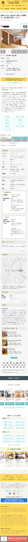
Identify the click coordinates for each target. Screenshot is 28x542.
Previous (2, 39)
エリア (4, 5)
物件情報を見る (9, 403)
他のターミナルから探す (14, 445)
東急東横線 (6, 531)
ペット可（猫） (6, 521)
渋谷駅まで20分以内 (8, 425)
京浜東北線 (23, 530)
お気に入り (17, 5)
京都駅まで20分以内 (8, 441)
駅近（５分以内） (4, 518)
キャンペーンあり (17, 524)
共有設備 (19, 8)
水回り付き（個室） (22, 517)
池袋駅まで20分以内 (8, 428)
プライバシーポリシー (20, 477)
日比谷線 (4, 533)
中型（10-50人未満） (18, 522)
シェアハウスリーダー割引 (8, 524)
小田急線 (12, 533)
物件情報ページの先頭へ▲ (14, 378)
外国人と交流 (11, 517)
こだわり (12, 5)
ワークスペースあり (17, 521)
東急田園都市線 (19, 531)
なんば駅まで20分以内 (20, 435)
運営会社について (9, 475)
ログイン (23, 5)
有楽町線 (17, 533)
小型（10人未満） (20, 126)
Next (26, 39)
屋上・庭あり (10, 518)
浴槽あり (7, 120)
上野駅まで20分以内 (20, 428)
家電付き (7, 126)
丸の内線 (15, 530)
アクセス (7, 5)
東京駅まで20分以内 (20, 425)
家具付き (20, 120)
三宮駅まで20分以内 (20, 438)
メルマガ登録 (4, 479)
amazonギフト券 (7, 129)
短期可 (11, 521)
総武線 (10, 531)
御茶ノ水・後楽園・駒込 (5, 508)
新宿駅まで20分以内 (8, 422)
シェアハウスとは (18, 475)
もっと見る (14, 357)
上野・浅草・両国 (13, 508)
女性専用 (7, 116)
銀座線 (19, 530)
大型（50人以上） (11, 522)
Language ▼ (24, 1)
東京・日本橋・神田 (5, 509)
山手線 (2, 530)
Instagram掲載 (4, 522)
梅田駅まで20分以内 (8, 435)
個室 (20, 123)
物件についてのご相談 (22, 479)
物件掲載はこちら (12, 479)
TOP (2, 8)
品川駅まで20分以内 (20, 422)
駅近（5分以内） (20, 116)
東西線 (8, 530)
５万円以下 (24, 518)
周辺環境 (24, 8)
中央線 (12, 530)
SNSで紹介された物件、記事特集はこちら (14, 496)
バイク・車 (19, 518)
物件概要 (7, 8)
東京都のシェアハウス (14, 12)
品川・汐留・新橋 (21, 509)
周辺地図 (9, 62)
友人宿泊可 (7, 123)
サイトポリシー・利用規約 (8, 477)
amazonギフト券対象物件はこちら (14, 82)
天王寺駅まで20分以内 (8, 438)
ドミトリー (10, 525)
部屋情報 (13, 8)
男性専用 (6, 517)
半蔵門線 (13, 531)
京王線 (5, 530)
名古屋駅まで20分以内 (20, 441)
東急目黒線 (8, 533)
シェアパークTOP (4, 12)
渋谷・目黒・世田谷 (13, 509)
